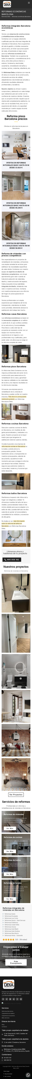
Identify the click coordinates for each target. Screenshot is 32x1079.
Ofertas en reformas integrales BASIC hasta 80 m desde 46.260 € (16, 205)
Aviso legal (6, 1071)
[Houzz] (13, 999)
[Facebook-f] (17, 999)
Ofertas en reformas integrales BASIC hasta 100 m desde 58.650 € (16, 245)
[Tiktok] (6, 999)
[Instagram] (3, 999)
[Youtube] (10, 999)
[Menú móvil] (29, 3)
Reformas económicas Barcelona (21, 16)
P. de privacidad (8, 1074)
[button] (28, 1075)
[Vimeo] (21, 999)
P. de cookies (7, 1076)
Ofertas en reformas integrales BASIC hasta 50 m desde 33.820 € (16, 165)
